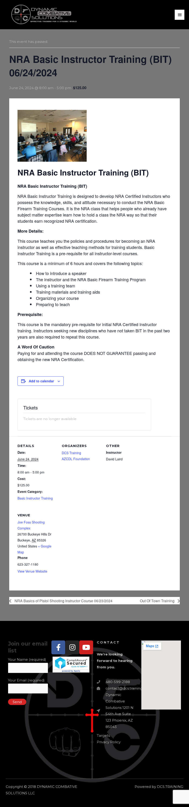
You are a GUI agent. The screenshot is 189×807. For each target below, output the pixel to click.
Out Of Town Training (157, 600)
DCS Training (71, 452)
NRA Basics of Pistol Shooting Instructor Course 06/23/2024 (63, 600)
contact (108, 642)
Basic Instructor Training (35, 498)
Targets (103, 735)
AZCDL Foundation (76, 458)
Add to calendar (41, 381)
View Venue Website (32, 571)
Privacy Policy (109, 742)
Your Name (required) (27, 659)
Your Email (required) (26, 680)
